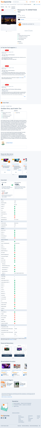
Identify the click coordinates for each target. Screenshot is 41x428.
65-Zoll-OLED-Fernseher (13, 4)
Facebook (38, 417)
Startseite (2, 4)
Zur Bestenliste (7, 355)
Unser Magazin (30, 418)
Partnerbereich (20, 420)
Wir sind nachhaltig (37, 4)
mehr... (25, 76)
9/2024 (20, 77)
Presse (19, 418)
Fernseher (8, 4)
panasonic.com (11, 339)
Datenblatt (13, 6)
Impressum (19, 425)
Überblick (2, 6)
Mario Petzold (9, 142)
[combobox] (18, 2)
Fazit (9, 6)
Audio (5, 4)
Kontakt (29, 420)
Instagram (38, 415)
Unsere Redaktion (21, 417)
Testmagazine (30, 415)
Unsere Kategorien (21, 422)
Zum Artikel (8, 385)
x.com (38, 418)
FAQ (29, 417)
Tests (6, 6)
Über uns (19, 415)
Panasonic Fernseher (20, 4)
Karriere (19, 419)
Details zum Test (4, 68)
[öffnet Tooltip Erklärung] (16, 47)
